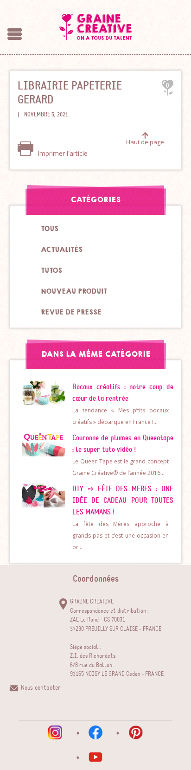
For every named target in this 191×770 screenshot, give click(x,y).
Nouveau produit (74, 291)
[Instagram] (55, 732)
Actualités (62, 249)
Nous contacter (41, 688)
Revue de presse (71, 312)
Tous (49, 228)
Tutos (51, 270)
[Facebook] (95, 732)
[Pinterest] (136, 732)
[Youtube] (95, 757)
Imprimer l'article (62, 153)
